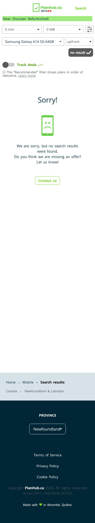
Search (80, 8)
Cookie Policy (47, 477)
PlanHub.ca (34, 488)
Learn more (27, 75)
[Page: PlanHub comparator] (47, 6)
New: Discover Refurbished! (26, 18)
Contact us (47, 180)
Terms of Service (48, 455)
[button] (9, 65)
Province (47, 415)
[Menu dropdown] (6, 8)
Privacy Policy (48, 466)
